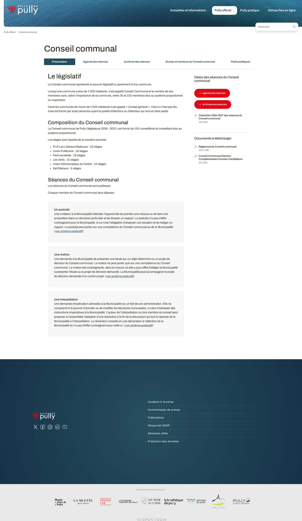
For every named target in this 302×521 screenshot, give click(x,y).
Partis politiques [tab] (240, 61)
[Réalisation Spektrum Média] (151, 519)
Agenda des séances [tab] (95, 61)
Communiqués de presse (164, 409)
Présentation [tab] (59, 61)
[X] (36, 427)
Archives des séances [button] (214, 104)
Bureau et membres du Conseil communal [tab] (190, 61)
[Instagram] (50, 427)
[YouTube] (65, 427)
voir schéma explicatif (68, 231)
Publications (156, 417)
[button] (189, 10)
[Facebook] (42, 427)
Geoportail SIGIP (159, 425)
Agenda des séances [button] (213, 93)
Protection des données (163, 441)
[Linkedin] (57, 427)
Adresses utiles (158, 433)
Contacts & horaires (161, 401)
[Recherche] (294, 27)
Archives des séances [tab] (137, 61)
